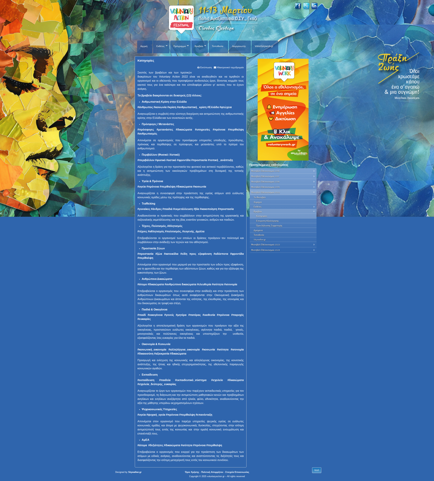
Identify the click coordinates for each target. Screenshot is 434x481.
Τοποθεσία (217, 46)
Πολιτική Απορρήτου (212, 472)
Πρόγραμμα (179, 46)
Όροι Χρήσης (192, 472)
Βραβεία (199, 46)
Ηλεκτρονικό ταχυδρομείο (230, 67)
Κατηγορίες (145, 60)
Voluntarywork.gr (264, 46)
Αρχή (316, 470)
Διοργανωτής (239, 46)
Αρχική (143, 46)
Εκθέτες (160, 46)
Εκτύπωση (206, 67)
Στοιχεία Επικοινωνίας (237, 472)
